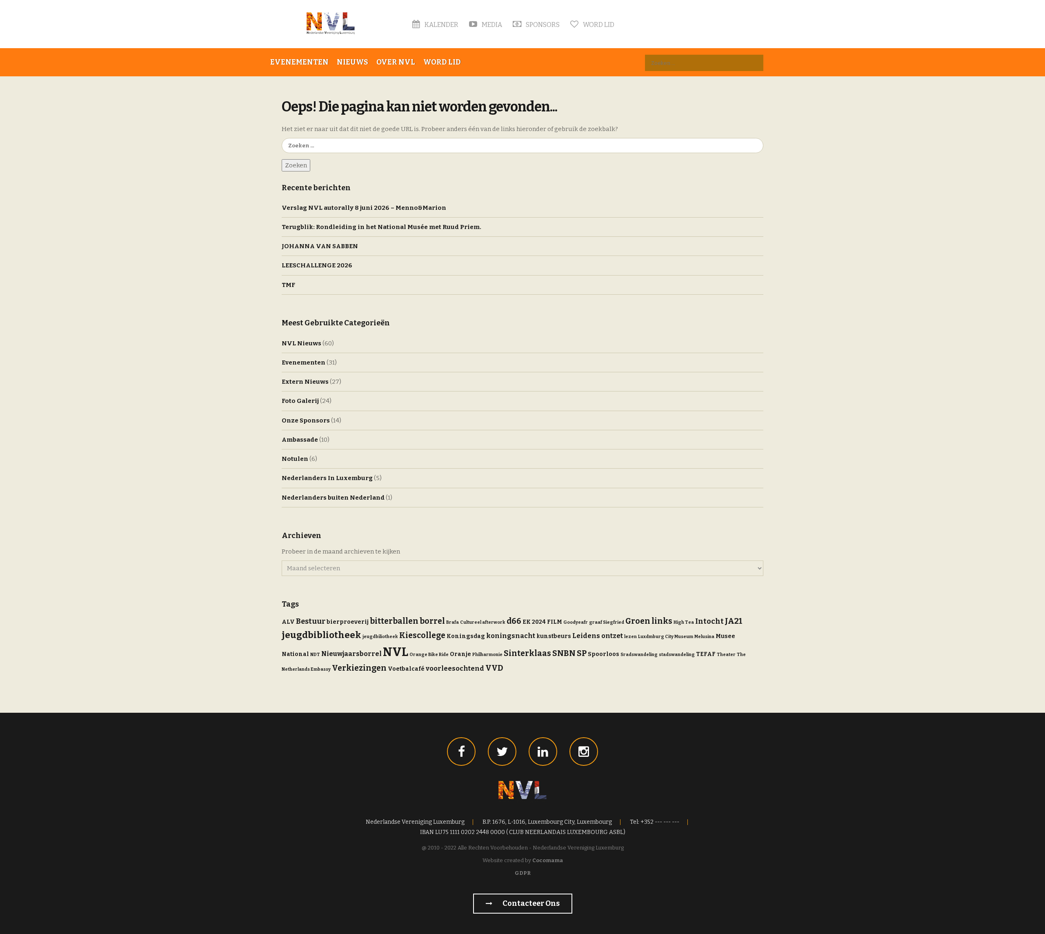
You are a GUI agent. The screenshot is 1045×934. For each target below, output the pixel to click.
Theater (726, 654)
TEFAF (706, 654)
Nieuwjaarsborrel (351, 654)
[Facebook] (461, 751)
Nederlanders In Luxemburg (327, 478)
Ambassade (300, 439)
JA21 (734, 621)
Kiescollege (422, 635)
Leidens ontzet (597, 636)
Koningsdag (466, 636)
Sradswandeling (639, 654)
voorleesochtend (455, 668)
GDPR (523, 873)
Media (491, 25)
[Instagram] (583, 751)
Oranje (460, 654)
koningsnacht (510, 636)
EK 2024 (534, 621)
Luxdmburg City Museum (665, 636)
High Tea (684, 622)
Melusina (704, 636)
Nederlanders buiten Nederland (333, 497)
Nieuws (352, 62)
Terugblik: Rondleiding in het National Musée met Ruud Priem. (381, 227)
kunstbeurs (553, 636)
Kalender (440, 25)
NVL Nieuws (301, 343)
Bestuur (310, 621)
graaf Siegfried (606, 622)
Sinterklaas (527, 653)
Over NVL (395, 62)
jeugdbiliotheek (380, 636)
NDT (315, 654)
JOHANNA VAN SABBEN (320, 246)
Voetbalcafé (406, 668)
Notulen (295, 459)
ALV (288, 621)
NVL (395, 652)
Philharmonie (487, 654)
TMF (288, 285)
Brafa (452, 622)
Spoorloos (603, 654)
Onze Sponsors (306, 420)
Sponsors (542, 25)
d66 (514, 621)
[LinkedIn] (543, 751)
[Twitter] (502, 751)
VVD (494, 668)
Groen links (648, 621)
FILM (554, 621)
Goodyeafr (575, 622)
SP (582, 653)
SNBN (564, 653)
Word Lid (598, 25)
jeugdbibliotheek (321, 634)
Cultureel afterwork (482, 622)
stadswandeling (677, 654)
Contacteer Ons (530, 903)
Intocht (709, 621)
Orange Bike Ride (429, 654)
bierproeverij (348, 621)
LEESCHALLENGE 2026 (317, 265)
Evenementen (299, 62)
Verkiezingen (359, 668)
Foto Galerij (300, 401)
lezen (630, 636)
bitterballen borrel (407, 621)
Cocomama (547, 860)
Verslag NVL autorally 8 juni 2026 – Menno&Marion (364, 207)
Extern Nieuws (305, 381)
